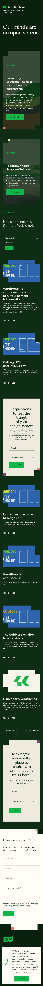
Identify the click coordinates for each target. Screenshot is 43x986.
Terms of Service (20, 906)
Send (9, 913)
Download (17, 465)
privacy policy (21, 972)
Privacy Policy (7, 906)
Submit (15, 810)
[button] (7, 730)
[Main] (38, 8)
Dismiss (21, 979)
